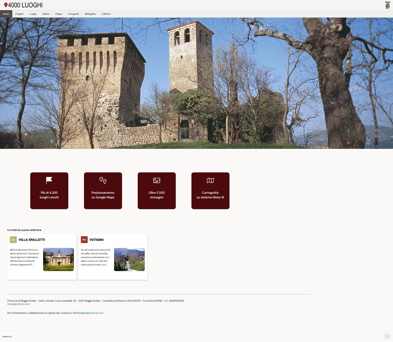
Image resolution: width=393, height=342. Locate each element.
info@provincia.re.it (18, 304)
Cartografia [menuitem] (73, 13)
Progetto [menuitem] (19, 13)
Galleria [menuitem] (45, 13)
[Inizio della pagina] (387, 336)
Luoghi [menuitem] (33, 13)
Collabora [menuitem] (106, 13)
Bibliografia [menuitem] (90, 13)
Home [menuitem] (6, 13)
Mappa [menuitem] (58, 13)
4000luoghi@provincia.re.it (87, 312)
